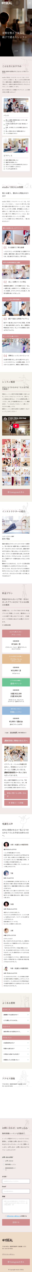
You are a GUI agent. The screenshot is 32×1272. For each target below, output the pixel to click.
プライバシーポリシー (8, 1254)
